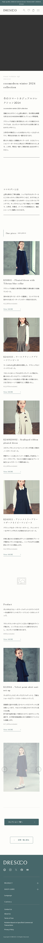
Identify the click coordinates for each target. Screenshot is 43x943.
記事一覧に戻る (23, 840)
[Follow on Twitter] (16, 870)
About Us (7, 914)
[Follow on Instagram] (10, 870)
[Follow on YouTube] (27, 870)
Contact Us (8, 909)
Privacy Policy (9, 929)
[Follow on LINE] (4, 870)
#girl (18, 76)
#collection (12, 76)
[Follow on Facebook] (22, 870)
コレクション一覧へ (15, 822)
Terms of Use (9, 918)
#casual (5, 76)
